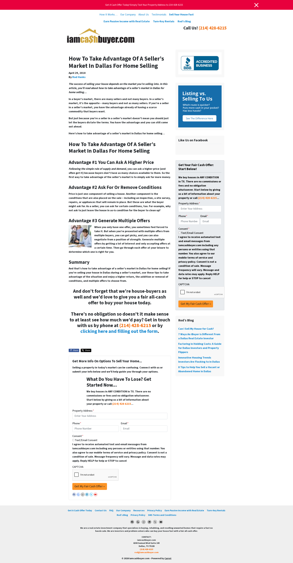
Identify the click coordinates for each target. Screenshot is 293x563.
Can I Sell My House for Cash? (196, 329)
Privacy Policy (154, 510)
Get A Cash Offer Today (80, 510)
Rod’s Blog (184, 21)
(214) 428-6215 (213, 28)
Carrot (168, 558)
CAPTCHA (77, 467)
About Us (143, 14)
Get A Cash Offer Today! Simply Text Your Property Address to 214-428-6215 (144, 5)
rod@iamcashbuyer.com (146, 552)
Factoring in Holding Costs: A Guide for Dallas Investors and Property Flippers (199, 348)
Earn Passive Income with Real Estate (127, 21)
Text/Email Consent (86, 440)
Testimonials (159, 14)
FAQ (111, 510)
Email (124, 423)
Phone (76, 423)
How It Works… (108, 14)
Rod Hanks (78, 77)
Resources (139, 510)
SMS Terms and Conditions (162, 515)
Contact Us (101, 510)
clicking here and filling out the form (119, 331)
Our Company (128, 14)
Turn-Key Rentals (163, 21)
